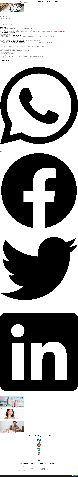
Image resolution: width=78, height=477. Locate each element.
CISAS (42, 56)
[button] (39, 191)
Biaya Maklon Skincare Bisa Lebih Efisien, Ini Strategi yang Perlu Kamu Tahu (8, 432)
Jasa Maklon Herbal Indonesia (43, 473)
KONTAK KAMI (31, 468)
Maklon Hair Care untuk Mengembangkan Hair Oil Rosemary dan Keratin (8, 407)
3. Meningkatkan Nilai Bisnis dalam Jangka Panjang (6, 18)
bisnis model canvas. (62, 31)
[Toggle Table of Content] (10, 14)
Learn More (1, 408)
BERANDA (31, 464)
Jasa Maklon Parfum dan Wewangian (44, 469)
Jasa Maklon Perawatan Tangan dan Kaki (44, 470)
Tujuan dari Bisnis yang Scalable (4, 16)
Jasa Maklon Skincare (42, 464)
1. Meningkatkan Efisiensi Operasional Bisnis (6, 17)
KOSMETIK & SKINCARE (52, 464)
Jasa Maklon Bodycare (42, 468)
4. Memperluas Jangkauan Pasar (4, 19)
